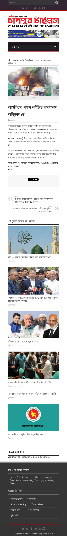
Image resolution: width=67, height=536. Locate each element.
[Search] (56, 2)
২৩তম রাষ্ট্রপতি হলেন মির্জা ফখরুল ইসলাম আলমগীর (29, 382)
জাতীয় (22, 60)
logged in (25, 457)
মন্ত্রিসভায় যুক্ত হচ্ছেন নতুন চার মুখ (23, 341)
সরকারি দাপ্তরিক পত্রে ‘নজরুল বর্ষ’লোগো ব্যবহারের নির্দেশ (32, 393)
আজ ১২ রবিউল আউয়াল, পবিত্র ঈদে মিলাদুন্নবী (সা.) (30, 257)
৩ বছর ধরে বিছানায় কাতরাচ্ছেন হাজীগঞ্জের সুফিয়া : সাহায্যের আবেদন (32, 209)
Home (14, 60)
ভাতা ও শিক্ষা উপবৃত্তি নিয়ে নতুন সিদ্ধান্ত (25, 434)
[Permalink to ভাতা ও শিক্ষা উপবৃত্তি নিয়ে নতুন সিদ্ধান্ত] (33, 430)
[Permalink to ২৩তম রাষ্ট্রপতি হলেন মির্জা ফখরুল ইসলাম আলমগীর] (33, 378)
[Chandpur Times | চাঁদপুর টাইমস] (33, 25)
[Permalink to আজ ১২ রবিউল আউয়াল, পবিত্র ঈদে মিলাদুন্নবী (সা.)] (33, 253)
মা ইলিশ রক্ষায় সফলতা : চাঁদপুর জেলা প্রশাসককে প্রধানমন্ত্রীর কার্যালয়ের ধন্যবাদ (34, 199)
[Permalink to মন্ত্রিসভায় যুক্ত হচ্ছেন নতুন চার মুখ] (33, 337)
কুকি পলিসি (15, 515)
